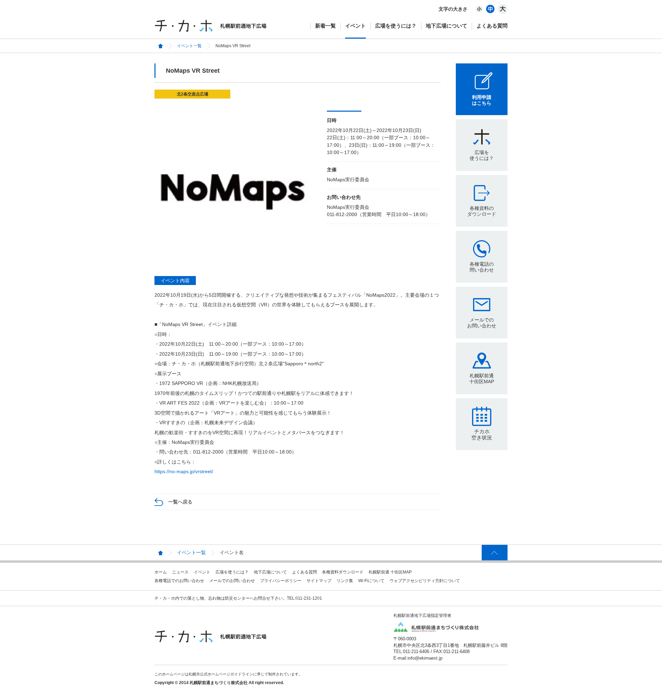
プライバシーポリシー (280, 580)
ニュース (180, 572)
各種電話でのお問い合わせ (179, 580)
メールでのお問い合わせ (481, 322)
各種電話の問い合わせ (482, 267)
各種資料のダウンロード (481, 211)
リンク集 (345, 580)
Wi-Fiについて (371, 580)
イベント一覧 (189, 45)
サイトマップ (319, 580)
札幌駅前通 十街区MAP (390, 572)
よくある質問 (492, 26)
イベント (355, 26)
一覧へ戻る (180, 502)
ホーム (160, 572)
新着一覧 (325, 26)
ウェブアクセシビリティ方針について (425, 580)
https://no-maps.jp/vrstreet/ (183, 471)
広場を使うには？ (396, 26)
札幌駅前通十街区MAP (481, 378)
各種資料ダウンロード (342, 572)
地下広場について (446, 26)
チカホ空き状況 (481, 434)
